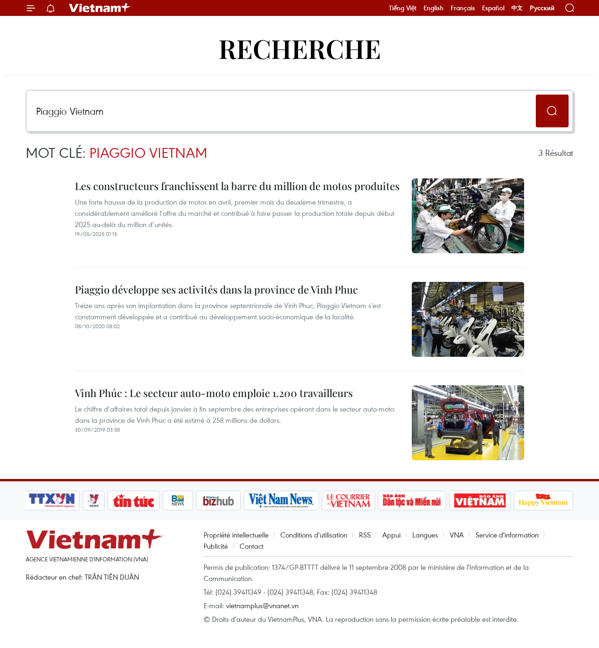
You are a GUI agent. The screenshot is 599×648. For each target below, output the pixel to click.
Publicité (216, 546)
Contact (251, 546)
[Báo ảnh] (480, 500)
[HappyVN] (543, 500)
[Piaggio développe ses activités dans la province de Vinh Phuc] (468, 319)
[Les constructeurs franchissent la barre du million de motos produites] (468, 215)
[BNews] (178, 500)
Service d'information (507, 534)
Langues (425, 534)
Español (493, 8)
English (434, 8)
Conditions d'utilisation (313, 534)
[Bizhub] (218, 500)
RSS (365, 534)
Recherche (300, 48)
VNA (457, 534)
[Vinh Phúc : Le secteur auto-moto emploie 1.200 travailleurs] (468, 422)
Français (463, 8)
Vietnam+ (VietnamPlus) (100, 8)
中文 (517, 8)
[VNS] (281, 500)
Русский (542, 8)
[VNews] (94, 500)
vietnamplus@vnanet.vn (262, 605)
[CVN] (348, 500)
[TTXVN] (52, 500)
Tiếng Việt (402, 8)
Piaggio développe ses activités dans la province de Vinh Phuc (216, 289)
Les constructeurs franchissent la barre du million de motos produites (237, 186)
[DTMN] (412, 500)
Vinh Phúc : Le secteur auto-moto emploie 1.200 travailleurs (214, 393)
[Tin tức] (134, 500)
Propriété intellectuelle (236, 534)
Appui (391, 534)
